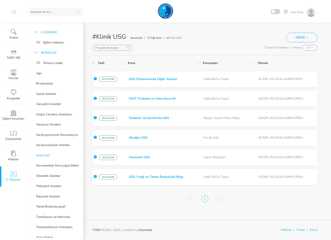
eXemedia (145, 230)
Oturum (263, 63)
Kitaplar (13, 159)
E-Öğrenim (155, 38)
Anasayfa (136, 38)
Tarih (101, 63)
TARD (96, 230)
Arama (13, 38)
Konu (131, 63)
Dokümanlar (13, 139)
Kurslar (13, 78)
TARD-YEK (13, 58)
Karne (313, 230)
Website (286, 230)
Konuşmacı (210, 63)
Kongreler (13, 98)
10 (309, 47)
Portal (301, 230)
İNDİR (301, 38)
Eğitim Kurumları (13, 119)
